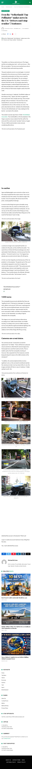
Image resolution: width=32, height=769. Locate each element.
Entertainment (5, 10)
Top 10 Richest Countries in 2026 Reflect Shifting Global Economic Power (14, 658)
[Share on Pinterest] (12, 34)
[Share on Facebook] (8, 34)
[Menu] (2, 2)
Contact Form (5, 701)
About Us (4, 698)
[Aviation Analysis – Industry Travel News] (16, 2)
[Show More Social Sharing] (15, 34)
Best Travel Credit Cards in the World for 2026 (14, 598)
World (3, 677)
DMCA (3, 703)
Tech (3, 685)
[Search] (30, 2)
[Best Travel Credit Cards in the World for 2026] (16, 585)
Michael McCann (9, 28)
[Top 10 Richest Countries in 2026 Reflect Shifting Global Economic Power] (16, 644)
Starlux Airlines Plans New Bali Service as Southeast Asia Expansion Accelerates (15, 627)
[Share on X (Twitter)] (10, 34)
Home (3, 673)
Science (3, 682)
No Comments (26, 28)
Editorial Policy (5, 705)
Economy (4, 680)
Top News (4, 675)
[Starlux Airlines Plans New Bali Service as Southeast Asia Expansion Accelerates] (16, 614)
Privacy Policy (5, 708)
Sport (3, 687)
